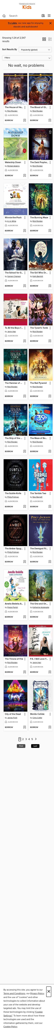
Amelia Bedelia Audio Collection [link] (14, 604)
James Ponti (12, 718)
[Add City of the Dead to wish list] (24, 727)
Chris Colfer (37, 718)
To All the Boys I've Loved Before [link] (14, 328)
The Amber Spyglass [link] (14, 548)
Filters (7, 58)
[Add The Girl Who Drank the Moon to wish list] (50, 286)
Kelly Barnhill (38, 276)
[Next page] (36, 739)
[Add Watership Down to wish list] (24, 176)
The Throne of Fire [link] (14, 659)
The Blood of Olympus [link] (39, 107)
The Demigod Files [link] (39, 548)
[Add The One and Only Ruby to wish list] (50, 617)
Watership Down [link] (13, 162)
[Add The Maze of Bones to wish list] (50, 451)
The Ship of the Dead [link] (14, 438)
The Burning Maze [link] (39, 217)
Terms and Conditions (14, 993)
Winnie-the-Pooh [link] (13, 217)
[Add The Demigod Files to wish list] (50, 562)
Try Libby (12, 23)
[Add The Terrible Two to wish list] (50, 507)
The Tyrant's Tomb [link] (39, 328)
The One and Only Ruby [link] (39, 604)
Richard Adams (13, 166)
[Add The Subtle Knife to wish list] (24, 507)
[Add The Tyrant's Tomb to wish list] (50, 341)
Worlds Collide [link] (37, 714)
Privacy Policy (37, 993)
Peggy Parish (12, 607)
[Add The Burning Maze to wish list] (50, 231)
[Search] (4, 16)
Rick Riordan (12, 111)
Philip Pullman (13, 497)
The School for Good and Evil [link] (14, 273)
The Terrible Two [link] (38, 493)
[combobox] (21, 16)
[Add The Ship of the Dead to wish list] (24, 451)
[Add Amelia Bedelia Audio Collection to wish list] (24, 617)
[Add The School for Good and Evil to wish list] (24, 286)
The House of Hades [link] (14, 107)
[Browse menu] (49, 16)
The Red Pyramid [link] (38, 383)
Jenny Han (11, 331)
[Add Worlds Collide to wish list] (50, 727)
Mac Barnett (37, 497)
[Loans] (43, 16)
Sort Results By (9, 49)
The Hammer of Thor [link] (14, 383)
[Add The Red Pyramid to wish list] (50, 396)
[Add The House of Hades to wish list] (24, 120)
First (21, 746)
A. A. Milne (11, 221)
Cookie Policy (10, 1026)
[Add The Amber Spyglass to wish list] (24, 562)
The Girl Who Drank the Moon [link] (39, 273)
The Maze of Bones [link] (39, 438)
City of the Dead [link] (13, 714)
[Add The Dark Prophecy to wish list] (50, 176)
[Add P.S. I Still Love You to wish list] (50, 672)
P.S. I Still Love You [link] (39, 659)
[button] (44, 40)
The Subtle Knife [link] (13, 493)
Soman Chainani (14, 276)
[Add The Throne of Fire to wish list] (24, 672)
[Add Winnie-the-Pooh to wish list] (24, 231)
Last (35, 746)
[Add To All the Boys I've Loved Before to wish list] (24, 341)
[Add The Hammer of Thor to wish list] (24, 396)
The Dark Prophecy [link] (39, 162)
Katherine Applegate (41, 607)
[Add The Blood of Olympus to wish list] (50, 120)
